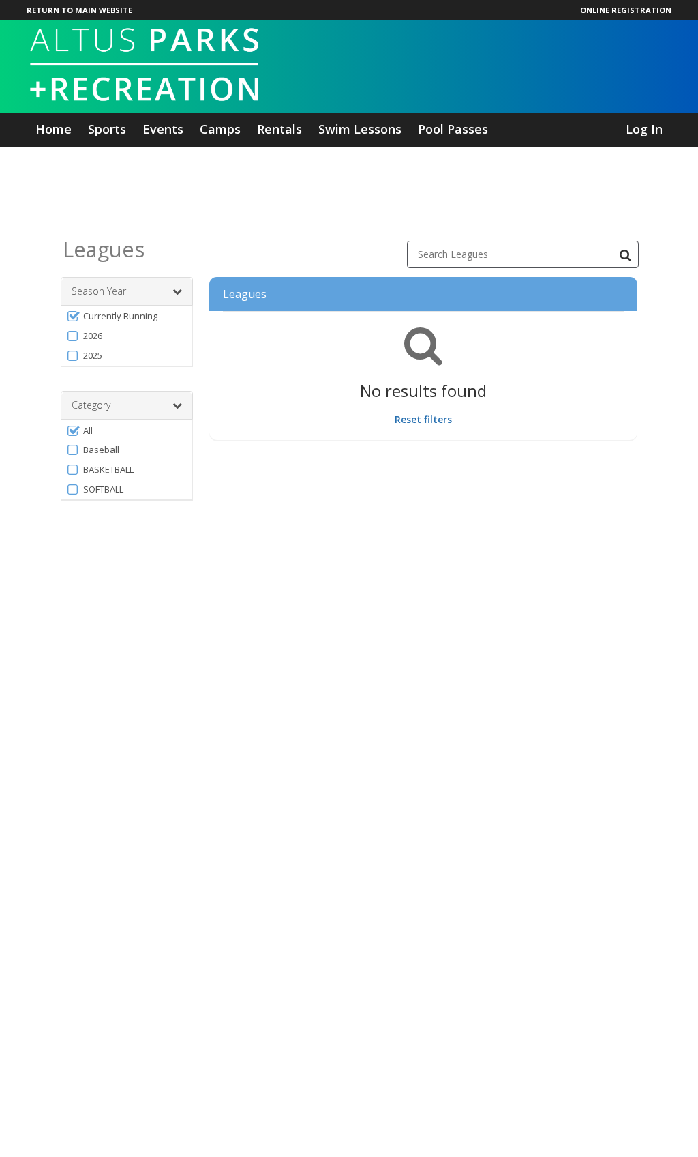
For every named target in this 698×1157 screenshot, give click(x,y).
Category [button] (91, 404)
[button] (126, 316)
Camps (220, 129)
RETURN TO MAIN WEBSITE (79, 10)
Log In (644, 129)
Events (162, 129)
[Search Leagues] (625, 254)
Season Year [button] (99, 290)
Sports (107, 129)
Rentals (279, 129)
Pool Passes (453, 129)
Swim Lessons (359, 129)
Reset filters (423, 419)
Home (53, 129)
